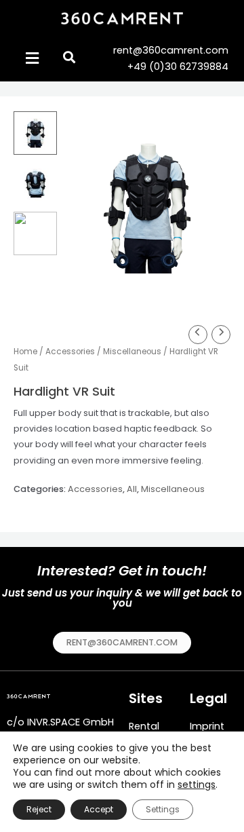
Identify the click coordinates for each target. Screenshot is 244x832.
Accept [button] (98, 809)
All (132, 489)
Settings (163, 809)
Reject (39, 809)
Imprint (207, 726)
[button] (122, 643)
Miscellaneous (132, 351)
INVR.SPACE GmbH (70, 722)
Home (25, 351)
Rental (144, 726)
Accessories (70, 351)
